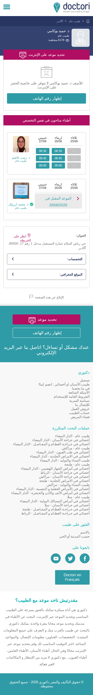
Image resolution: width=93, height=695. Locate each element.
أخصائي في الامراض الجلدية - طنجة (64, 481)
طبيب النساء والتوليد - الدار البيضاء (65, 460)
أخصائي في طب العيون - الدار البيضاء (63, 452)
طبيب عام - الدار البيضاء (72, 436)
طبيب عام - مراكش (76, 448)
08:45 (58, 158)
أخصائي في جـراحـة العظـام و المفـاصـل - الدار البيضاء (51, 444)
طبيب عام (74, 21)
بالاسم (85, 532)
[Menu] (6, 7)
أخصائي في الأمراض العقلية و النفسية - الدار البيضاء (53, 489)
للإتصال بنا (82, 405)
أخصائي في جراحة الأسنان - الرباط (65, 472)
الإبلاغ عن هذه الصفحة (49, 297)
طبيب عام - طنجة (77, 464)
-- (74, 151)
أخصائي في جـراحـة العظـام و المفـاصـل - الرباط (55, 513)
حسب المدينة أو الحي (74, 536)
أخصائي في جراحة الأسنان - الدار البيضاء (61, 440)
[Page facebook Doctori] (85, 558)
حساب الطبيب (79, 413)
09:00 (58, 165)
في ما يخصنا (81, 388)
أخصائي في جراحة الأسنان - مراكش (64, 476)
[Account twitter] (70, 558)
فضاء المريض (80, 417)
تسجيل (85, 380)
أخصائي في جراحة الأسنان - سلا (67, 505)
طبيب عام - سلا (78, 497)
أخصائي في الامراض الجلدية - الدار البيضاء (60, 456)
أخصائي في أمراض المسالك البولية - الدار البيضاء (55, 501)
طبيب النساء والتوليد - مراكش (68, 485)
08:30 (58, 151)
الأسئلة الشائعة (79, 392)
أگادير (60, 21)
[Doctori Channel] (56, 558)
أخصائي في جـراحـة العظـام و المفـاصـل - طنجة (56, 509)
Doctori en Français (72, 577)
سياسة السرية (79, 400)
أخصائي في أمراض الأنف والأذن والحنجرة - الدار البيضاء (50, 493)
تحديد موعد (47, 319)
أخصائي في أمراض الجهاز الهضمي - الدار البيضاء (55, 468)
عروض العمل (80, 409)
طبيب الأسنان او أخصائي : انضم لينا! (64, 384)
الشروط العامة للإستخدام (72, 396)
